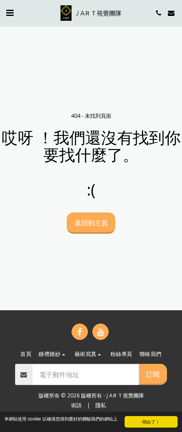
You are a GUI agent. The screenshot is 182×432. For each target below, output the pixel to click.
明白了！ (151, 421)
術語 (76, 405)
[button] (9, 13)
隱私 (100, 405)
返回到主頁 (91, 222)
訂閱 (152, 374)
